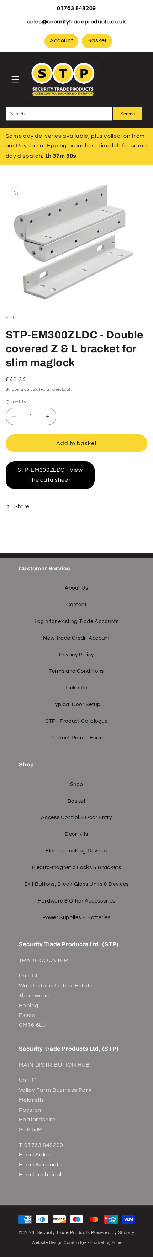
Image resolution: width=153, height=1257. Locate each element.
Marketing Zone (105, 1243)
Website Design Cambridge (59, 1243)
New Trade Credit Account (76, 638)
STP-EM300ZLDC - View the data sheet (50, 475)
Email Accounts (40, 1164)
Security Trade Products (64, 1233)
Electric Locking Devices (76, 851)
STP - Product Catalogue (76, 721)
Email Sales (35, 1155)
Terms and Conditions (76, 671)
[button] (15, 79)
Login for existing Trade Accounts (77, 621)
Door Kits (76, 834)
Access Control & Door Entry (76, 817)
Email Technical (40, 1174)
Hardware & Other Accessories (76, 901)
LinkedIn (76, 687)
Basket (97, 40)
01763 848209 (76, 8)
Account (61, 40)
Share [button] (21, 506)
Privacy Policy (76, 654)
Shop (76, 784)
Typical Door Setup (76, 704)
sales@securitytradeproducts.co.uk (76, 22)
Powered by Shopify (112, 1233)
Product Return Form (76, 738)
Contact (76, 604)
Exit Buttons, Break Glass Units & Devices (76, 884)
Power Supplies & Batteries (76, 917)
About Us (76, 588)
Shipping (14, 389)
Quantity (16, 402)
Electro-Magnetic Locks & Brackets (76, 867)
